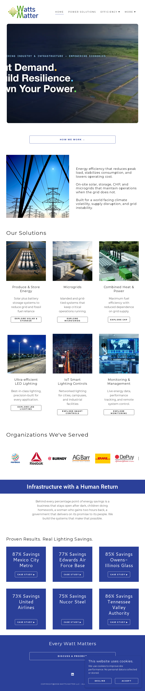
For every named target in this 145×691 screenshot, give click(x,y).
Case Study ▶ (26, 574)
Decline (100, 681)
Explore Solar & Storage (26, 319)
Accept (126, 681)
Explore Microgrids (72, 319)
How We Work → (72, 139)
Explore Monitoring (119, 412)
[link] (23, 11)
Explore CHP (118, 320)
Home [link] (59, 12)
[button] (110, 12)
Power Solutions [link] (82, 12)
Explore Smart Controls (72, 412)
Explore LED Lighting (26, 408)
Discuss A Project (72, 656)
